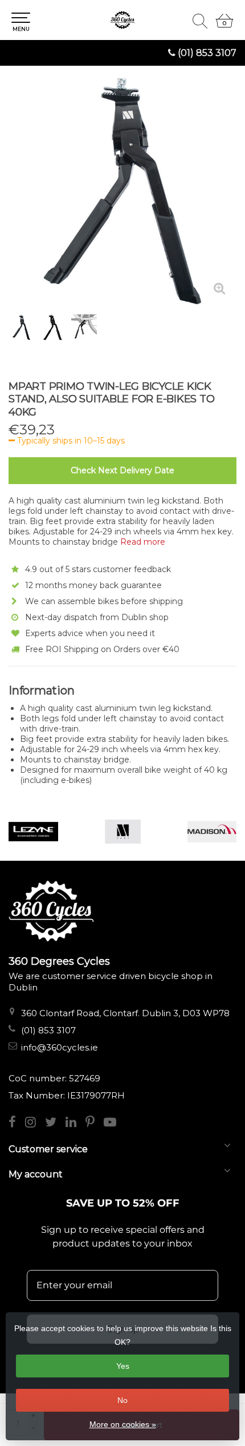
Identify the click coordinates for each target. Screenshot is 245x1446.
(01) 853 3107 (207, 52)
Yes (122, 1366)
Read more (142, 542)
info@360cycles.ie (59, 1047)
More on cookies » (122, 1424)
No (122, 1400)
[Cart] (224, 26)
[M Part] (123, 832)
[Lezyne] (33, 832)
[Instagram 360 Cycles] (35, 1123)
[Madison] (212, 832)
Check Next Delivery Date (122, 470)
